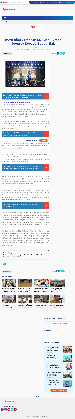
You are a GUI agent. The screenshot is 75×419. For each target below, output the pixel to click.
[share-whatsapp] (63, 53)
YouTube (16, 412)
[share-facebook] (58, 53)
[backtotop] (37, 397)
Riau (4, 263)
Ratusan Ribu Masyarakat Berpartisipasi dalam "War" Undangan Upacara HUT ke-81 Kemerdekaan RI (53, 357)
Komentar (8, 271)
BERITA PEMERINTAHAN (54, 319)
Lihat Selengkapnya (58, 390)
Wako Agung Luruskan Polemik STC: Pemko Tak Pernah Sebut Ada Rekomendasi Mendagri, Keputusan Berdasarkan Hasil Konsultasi (54, 365)
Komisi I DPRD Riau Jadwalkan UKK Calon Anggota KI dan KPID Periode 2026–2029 (53, 348)
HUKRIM (47, 330)
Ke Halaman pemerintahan (58, 323)
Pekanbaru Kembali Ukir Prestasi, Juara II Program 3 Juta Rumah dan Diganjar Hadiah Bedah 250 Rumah (53, 2)
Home (5, 2)
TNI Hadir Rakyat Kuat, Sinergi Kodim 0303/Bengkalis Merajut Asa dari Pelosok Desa (54, 374)
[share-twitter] (60, 53)
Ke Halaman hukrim (58, 335)
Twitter (13, 412)
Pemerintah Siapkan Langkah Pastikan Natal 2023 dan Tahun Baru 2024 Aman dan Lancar (24, 256)
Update (43, 140)
